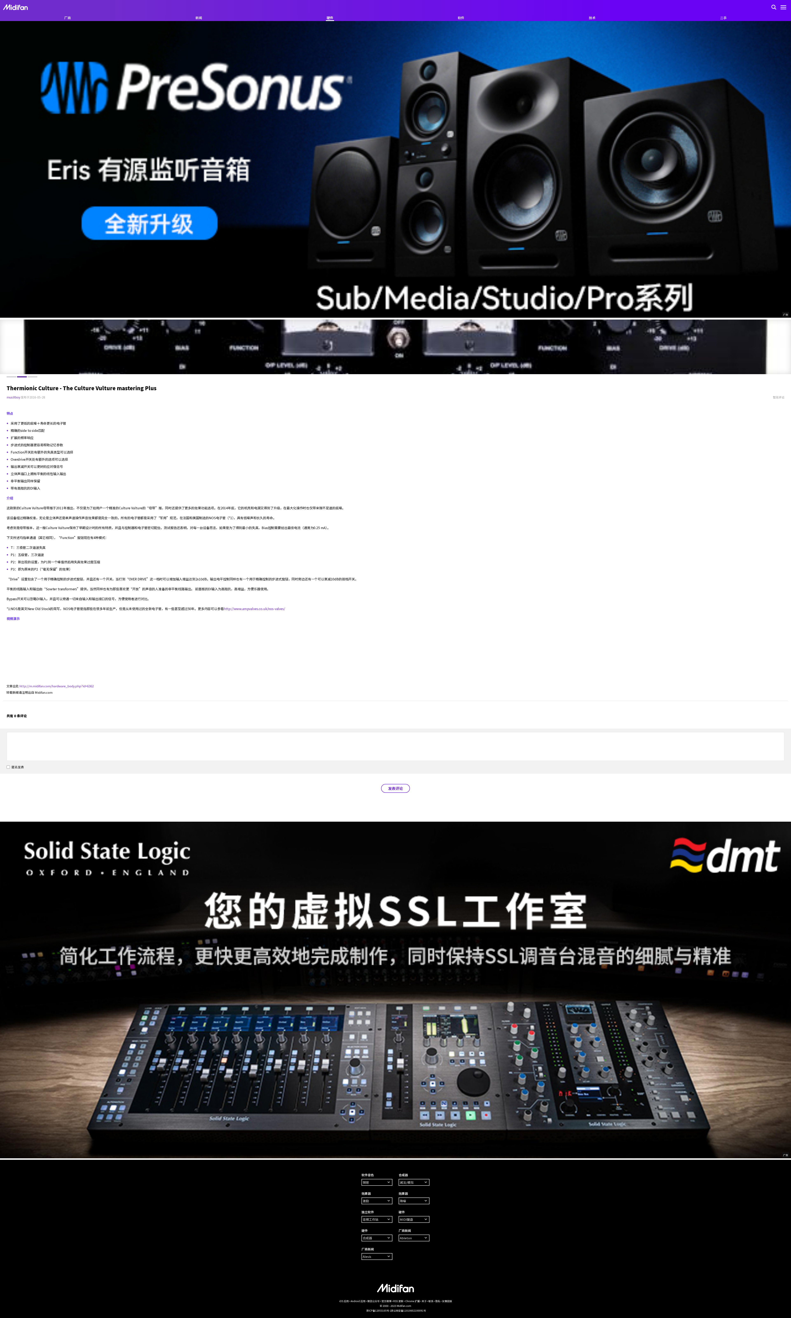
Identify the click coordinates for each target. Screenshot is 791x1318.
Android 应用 (358, 1301)
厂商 (67, 17)
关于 (424, 1301)
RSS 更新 (398, 1301)
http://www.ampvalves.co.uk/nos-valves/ (254, 608)
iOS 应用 (344, 1301)
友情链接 (447, 1301)
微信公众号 (373, 1301)
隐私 (437, 1301)
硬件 (330, 17)
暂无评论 (778, 397)
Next (4, 347)
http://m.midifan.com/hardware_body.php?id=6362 (56, 686)
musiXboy (13, 397)
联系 (430, 1301)
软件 (461, 17)
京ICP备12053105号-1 (378, 1310)
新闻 (198, 17)
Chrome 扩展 (412, 1301)
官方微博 (386, 1301)
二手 (723, 17)
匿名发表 (17, 767)
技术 (592, 17)
